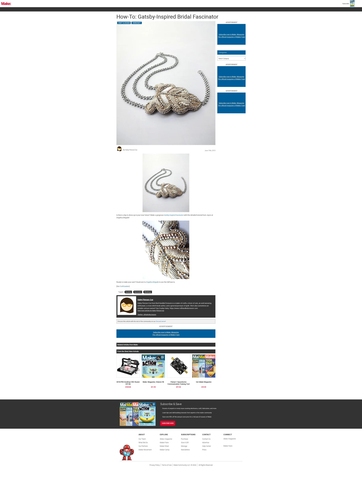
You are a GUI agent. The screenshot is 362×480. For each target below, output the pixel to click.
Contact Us (206, 439)
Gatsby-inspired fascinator (173, 215)
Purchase (184, 439)
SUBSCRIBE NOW (168, 423)
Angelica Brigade (152, 282)
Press (204, 449)
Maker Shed (164, 446)
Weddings (147, 292)
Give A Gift (185, 442)
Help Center (206, 446)
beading (128, 292)
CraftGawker (124, 286)
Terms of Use (167, 465)
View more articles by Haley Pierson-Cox (151, 311)
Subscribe (345, 4)
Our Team (142, 439)
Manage (184, 446)
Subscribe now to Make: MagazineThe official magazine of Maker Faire (166, 333)
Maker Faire (164, 442)
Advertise (205, 442)
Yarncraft (136, 23)
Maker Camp (164, 449)
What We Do (143, 442)
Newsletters (185, 449)
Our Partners (143, 446)
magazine (166, 439)
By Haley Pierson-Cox (130, 150)
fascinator (137, 292)
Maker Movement (145, 449)
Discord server (160, 321)
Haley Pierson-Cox (145, 299)
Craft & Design (124, 23)
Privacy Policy (155, 465)
